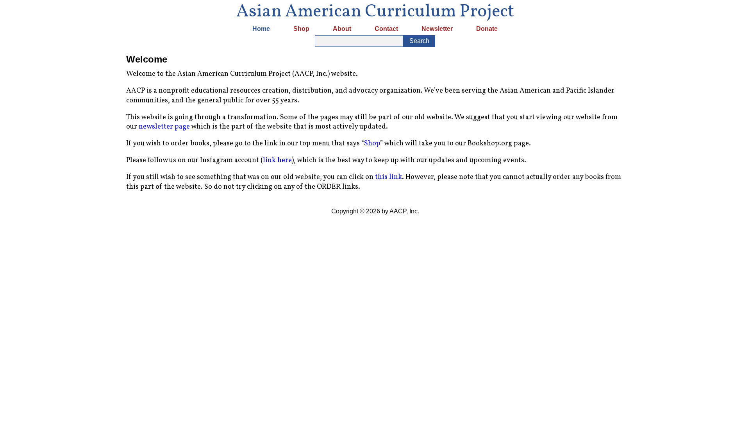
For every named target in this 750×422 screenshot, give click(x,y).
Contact (386, 28)
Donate (487, 28)
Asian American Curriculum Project (375, 11)
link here (277, 160)
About (342, 28)
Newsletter (437, 28)
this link (388, 177)
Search (419, 41)
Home (261, 28)
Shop (301, 28)
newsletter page (164, 127)
